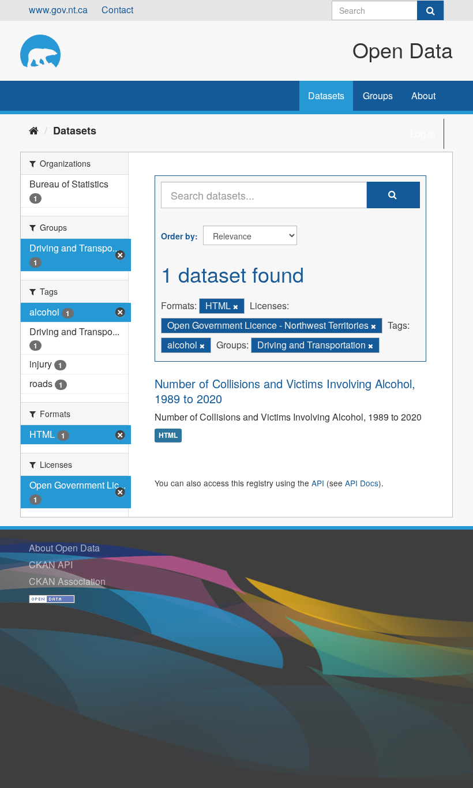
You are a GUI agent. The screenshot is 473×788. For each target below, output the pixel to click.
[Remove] (235, 306)
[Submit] (430, 10)
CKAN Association (67, 581)
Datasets (326, 95)
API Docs (361, 483)
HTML (168, 435)
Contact (117, 9)
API (317, 483)
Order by (178, 236)
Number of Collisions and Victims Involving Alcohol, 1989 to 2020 (285, 391)
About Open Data (64, 547)
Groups (378, 95)
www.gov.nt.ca (58, 9)
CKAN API (51, 564)
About (423, 95)
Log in (423, 133)
